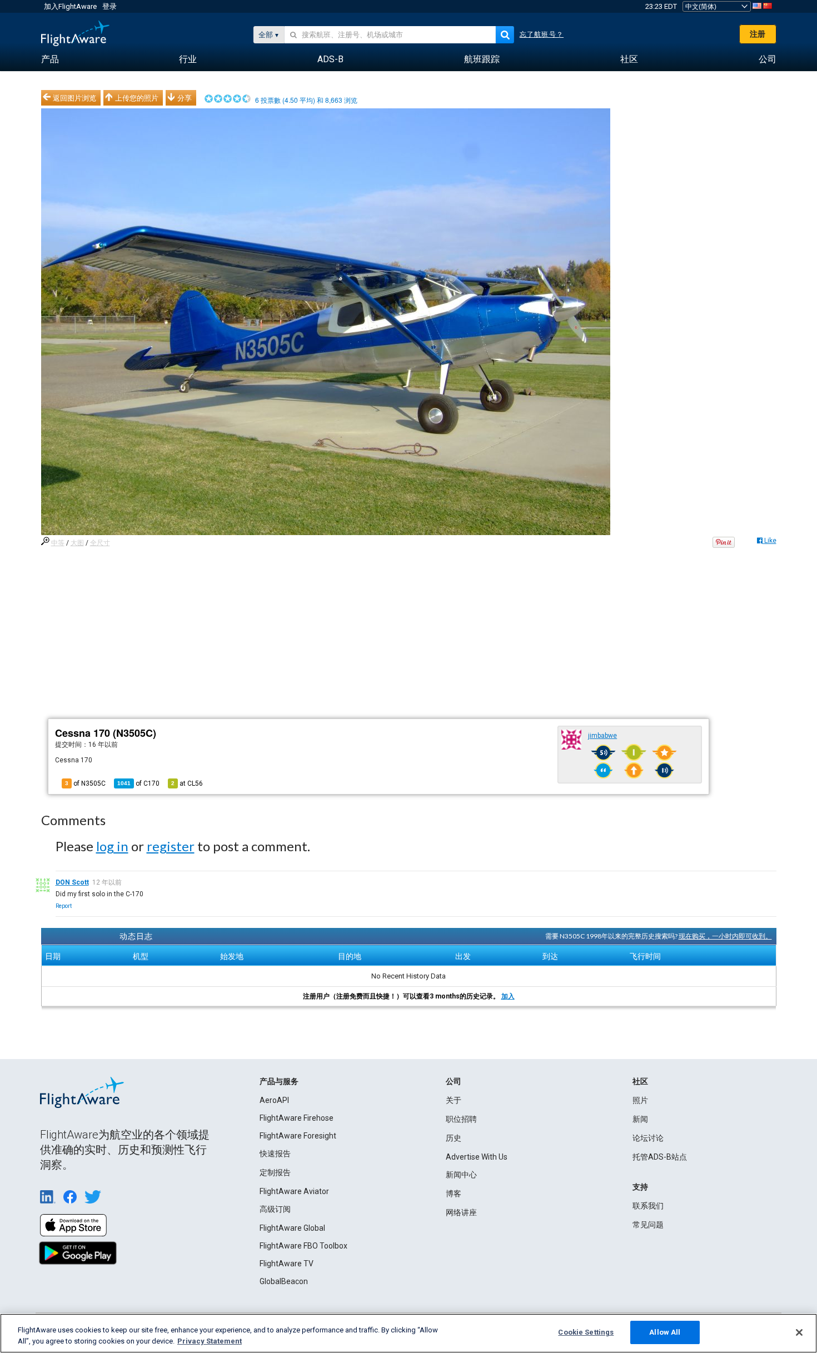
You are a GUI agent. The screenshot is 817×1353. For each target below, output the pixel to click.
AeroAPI (274, 1100)
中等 (57, 543)
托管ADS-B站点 (659, 1156)
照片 (640, 1100)
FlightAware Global (292, 1228)
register (171, 846)
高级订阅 (275, 1209)
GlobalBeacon (284, 1281)
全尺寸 (100, 543)
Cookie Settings (586, 1332)
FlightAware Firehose (296, 1118)
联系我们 (648, 1205)
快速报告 (275, 1153)
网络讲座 (461, 1212)
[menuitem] (50, 59)
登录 (109, 6)
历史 (453, 1138)
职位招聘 (461, 1119)
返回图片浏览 (74, 97)
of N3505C (85, 783)
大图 (77, 543)
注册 (757, 33)
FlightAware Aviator (294, 1191)
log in (112, 846)
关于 (453, 1100)
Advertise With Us (476, 1156)
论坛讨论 (648, 1138)
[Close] (799, 1332)
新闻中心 (461, 1174)
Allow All (664, 1332)
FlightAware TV (286, 1263)
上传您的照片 (136, 97)
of (138, 783)
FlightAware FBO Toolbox (303, 1245)
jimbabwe (602, 736)
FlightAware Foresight (298, 1135)
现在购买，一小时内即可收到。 (725, 936)
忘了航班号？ (542, 34)
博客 (453, 1193)
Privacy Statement (209, 1341)
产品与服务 (279, 1081)
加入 (508, 996)
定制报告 (275, 1172)
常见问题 (648, 1224)
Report (64, 906)
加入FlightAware (70, 6)
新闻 (640, 1119)
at (187, 783)
